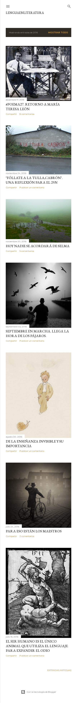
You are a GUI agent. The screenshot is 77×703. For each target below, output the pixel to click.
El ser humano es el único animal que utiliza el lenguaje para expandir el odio (37, 646)
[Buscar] (69, 5)
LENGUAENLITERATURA (25, 13)
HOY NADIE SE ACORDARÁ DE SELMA (37, 246)
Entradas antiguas (59, 670)
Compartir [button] (11, 114)
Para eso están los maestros (34, 531)
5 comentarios (27, 251)
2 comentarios (27, 536)
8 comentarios (27, 114)
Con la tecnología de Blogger (41, 692)
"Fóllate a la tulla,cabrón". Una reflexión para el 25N (34, 180)
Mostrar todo (58, 32)
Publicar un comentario (32, 187)
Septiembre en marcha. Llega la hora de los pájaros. (37, 333)
